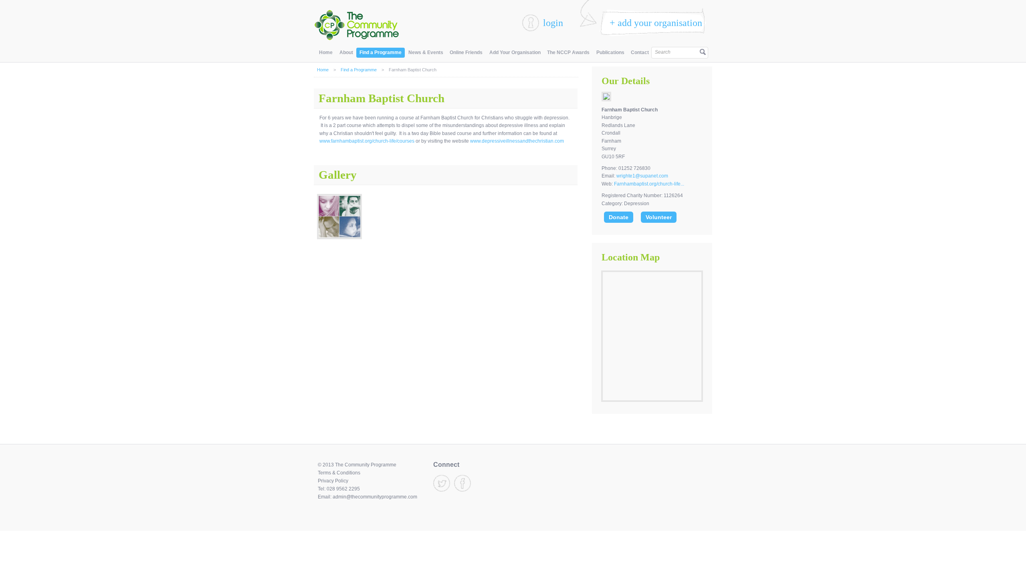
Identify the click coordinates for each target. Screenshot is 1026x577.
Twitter (441, 483)
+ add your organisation (656, 23)
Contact (640, 52)
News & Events (425, 52)
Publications (610, 52)
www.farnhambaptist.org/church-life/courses (366, 141)
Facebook (462, 483)
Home (326, 52)
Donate (618, 217)
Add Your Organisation (515, 52)
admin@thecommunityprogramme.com (375, 497)
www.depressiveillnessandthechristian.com (517, 141)
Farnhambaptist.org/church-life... (649, 184)
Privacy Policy (333, 481)
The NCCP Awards (568, 52)
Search (663, 52)
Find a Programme (381, 52)
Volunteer (659, 217)
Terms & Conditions (339, 473)
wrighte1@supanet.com (642, 176)
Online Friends (466, 52)
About (346, 52)
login (553, 23)
